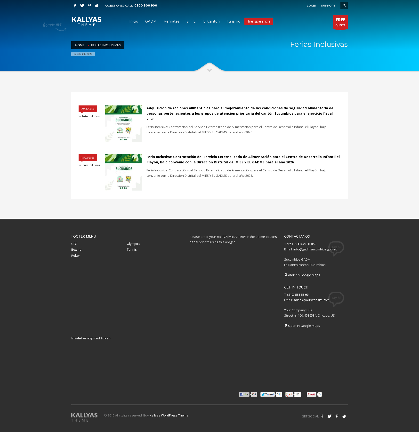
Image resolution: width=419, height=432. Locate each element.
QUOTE (340, 22)
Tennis (132, 249)
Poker (75, 255)
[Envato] (96, 5)
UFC (74, 243)
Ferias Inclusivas (91, 116)
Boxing (76, 249)
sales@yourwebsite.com (311, 300)
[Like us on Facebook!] (322, 416)
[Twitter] (82, 5)
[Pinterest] (89, 5)
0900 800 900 (145, 5)
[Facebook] (75, 5)
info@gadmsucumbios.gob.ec (315, 249)
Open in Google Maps (303, 325)
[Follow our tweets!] (329, 416)
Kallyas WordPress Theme (169, 415)
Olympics (133, 243)
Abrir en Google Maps (303, 275)
